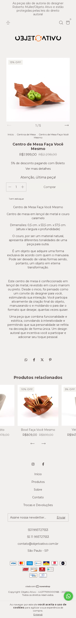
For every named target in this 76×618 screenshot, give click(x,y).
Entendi (38, 614)
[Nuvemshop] (38, 587)
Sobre (38, 489)
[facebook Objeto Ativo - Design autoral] (43, 464)
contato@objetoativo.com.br (38, 544)
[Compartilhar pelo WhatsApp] (26, 360)
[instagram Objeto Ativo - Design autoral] (33, 464)
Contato (38, 497)
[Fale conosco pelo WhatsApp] (68, 596)
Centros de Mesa (26, 134)
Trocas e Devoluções (38, 505)
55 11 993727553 (38, 537)
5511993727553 (38, 530)
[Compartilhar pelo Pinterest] (50, 360)
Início (11, 134)
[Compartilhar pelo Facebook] (34, 360)
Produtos (38, 482)
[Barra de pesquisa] (61, 23)
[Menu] (9, 23)
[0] (67, 23)
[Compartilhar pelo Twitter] (43, 360)
